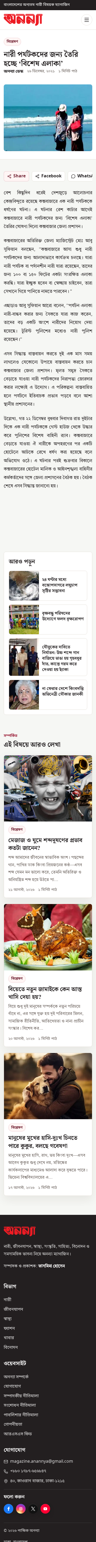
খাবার (9, 1338)
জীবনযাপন (13, 1310)
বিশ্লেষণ (12, 41)
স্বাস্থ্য (7, 1319)
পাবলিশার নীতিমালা (21, 1415)
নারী (7, 1300)
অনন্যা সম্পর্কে (16, 1377)
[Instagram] (21, 1509)
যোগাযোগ (12, 1387)
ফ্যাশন (9, 1329)
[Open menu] (86, 19)
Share (19, 176)
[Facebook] (8, 1509)
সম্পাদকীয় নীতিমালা (21, 1396)
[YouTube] (45, 1509)
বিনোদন (11, 1348)
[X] (33, 1509)
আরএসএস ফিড (18, 1434)
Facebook (51, 176)
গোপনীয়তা (13, 1425)
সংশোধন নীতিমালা (20, 1406)
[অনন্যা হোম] (23, 19)
